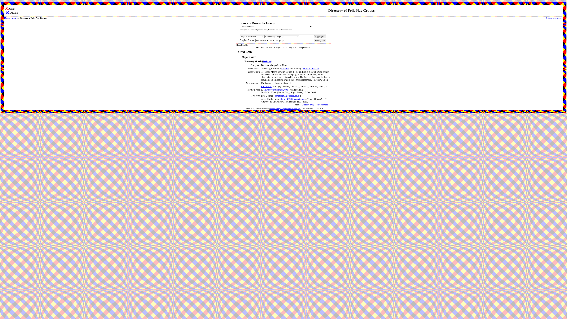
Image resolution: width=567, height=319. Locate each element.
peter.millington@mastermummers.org (285, 109)
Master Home (10, 18)
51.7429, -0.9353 (311, 68)
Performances (322, 105)
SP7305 (285, 68)
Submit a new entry (554, 18)
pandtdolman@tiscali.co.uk (287, 96)
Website (267, 61)
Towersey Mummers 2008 (275, 89)
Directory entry (308, 105)
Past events (266, 86)
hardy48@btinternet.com (292, 99)
